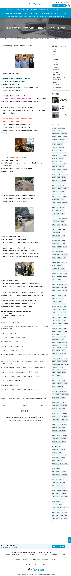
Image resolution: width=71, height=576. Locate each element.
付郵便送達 (12, 398)
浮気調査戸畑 (54, 166)
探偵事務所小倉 (55, 207)
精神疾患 (58, 216)
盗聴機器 (54, 400)
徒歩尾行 (62, 221)
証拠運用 (59, 490)
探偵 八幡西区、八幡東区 (13, 400)
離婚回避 (60, 301)
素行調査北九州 (63, 509)
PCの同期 (67, 364)
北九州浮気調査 (63, 180)
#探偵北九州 (9, 417)
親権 (66, 273)
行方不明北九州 (55, 273)
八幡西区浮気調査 (55, 405)
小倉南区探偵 (59, 460)
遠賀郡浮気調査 (55, 509)
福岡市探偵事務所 (55, 397)
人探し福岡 (62, 367)
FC (56, 320)
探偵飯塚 (65, 328)
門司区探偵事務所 (63, 391)
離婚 (66, 515)
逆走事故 (54, 306)
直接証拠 (59, 372)
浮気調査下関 (59, 331)
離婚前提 (62, 268)
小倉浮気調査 (54, 161)
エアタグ (66, 358)
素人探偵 (58, 249)
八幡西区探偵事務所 (56, 419)
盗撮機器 (54, 490)
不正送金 (60, 279)
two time (54, 356)
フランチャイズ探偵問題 (56, 229)
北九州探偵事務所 (55, 133)
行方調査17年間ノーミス (57, 507)
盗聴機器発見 (59, 276)
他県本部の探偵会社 (56, 240)
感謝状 (53, 216)
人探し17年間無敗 (55, 496)
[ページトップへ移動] (68, 546)
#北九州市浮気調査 (30, 417)
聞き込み (59, 361)
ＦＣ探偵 (54, 265)
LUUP (62, 378)
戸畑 (67, 174)
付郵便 (58, 224)
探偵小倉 (59, 196)
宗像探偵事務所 (55, 353)
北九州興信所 (64, 471)
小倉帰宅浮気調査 (62, 411)
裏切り (62, 501)
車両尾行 (54, 224)
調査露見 (66, 323)
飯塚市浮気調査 (62, 498)
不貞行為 (60, 194)
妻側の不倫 (54, 295)
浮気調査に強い (64, 474)
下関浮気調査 (61, 191)
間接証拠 (64, 372)
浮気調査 (54, 130)
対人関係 (65, 246)
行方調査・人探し (18, 398)
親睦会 (64, 229)
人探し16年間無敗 (55, 369)
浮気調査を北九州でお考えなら (9, 350)
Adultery (53, 312)
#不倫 (19, 420)
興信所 (53, 350)
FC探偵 (53, 276)
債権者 (57, 485)
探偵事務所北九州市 (56, 262)
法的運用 (59, 342)
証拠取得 (65, 383)
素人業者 (54, 342)
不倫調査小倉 (54, 424)
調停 (66, 224)
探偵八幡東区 (62, 457)
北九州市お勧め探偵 (56, 474)
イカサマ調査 (54, 238)
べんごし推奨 (54, 504)
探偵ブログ (54, 188)
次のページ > (44, 405)
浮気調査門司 (65, 155)
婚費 (62, 287)
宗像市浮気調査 (55, 391)
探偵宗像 (54, 331)
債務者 (62, 485)
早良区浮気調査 (62, 408)
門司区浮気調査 (64, 152)
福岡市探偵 (60, 295)
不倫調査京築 (54, 427)
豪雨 (58, 271)
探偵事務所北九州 (55, 254)
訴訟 (62, 224)
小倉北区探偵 (65, 317)
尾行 (61, 518)
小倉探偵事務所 (65, 202)
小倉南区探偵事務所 (63, 424)
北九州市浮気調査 (55, 152)
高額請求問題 (64, 218)
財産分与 (59, 202)
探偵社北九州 (64, 262)
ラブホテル (61, 298)
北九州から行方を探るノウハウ (9, 341)
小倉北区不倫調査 (65, 419)
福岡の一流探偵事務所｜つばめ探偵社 (11, 380)
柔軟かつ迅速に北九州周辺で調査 (10, 322)
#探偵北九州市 (12, 420)
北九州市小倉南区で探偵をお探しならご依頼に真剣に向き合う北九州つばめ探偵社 (23, 367)
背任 (64, 507)
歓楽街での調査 (62, 427)
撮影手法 (60, 452)
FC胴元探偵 (54, 323)
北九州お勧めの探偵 (56, 468)
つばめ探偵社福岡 (62, 336)
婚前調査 (54, 177)
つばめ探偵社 (61, 185)
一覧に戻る (24, 405)
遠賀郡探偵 (54, 150)
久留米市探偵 (54, 408)
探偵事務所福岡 (62, 479)
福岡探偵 (60, 136)
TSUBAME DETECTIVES (56, 309)
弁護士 (53, 518)
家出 (53, 292)
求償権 (53, 249)
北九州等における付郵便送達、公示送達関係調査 (14, 337)
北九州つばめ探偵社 (41, 400)
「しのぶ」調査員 (55, 221)
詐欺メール (54, 279)
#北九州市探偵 (37, 420)
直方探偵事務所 (55, 345)
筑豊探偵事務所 (55, 463)
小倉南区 (65, 163)
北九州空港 (59, 444)
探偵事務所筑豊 (59, 325)
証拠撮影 (59, 290)
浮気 (6, 398)
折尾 (61, 312)
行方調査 (54, 144)
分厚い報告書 (59, 306)
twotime (64, 309)
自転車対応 (59, 246)
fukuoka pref (54, 358)
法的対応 (62, 199)
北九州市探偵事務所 (56, 287)
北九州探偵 (54, 174)
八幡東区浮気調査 (55, 402)
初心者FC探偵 (65, 347)
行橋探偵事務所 (64, 389)
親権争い (54, 383)
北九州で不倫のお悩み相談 (8, 333)
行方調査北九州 (55, 367)
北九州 (58, 512)
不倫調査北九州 (59, 375)
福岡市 (53, 325)
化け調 (58, 435)
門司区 (63, 174)
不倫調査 (54, 169)
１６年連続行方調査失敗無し (57, 364)
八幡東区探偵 (54, 147)
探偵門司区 (60, 150)
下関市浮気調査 (65, 490)
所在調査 (54, 290)
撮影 (67, 479)
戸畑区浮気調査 (55, 457)
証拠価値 (60, 504)
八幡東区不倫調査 (63, 422)
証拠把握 (66, 254)
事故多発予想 (54, 380)
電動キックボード (55, 378)
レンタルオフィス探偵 (56, 218)
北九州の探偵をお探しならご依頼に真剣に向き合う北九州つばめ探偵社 (20, 372)
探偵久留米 (54, 317)
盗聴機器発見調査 (55, 501)
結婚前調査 (64, 292)
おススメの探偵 (55, 493)
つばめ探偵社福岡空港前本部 (57, 251)
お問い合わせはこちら (59, 5)
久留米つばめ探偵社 (56, 232)
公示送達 (65, 169)
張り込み (66, 518)
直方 (59, 320)
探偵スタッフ (54, 336)
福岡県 (53, 334)
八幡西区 (60, 328)
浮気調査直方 (54, 411)
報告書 (62, 515)
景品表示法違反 (65, 416)
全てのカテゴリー (57, 49)
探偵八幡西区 (54, 430)
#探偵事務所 (40, 417)
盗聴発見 (54, 460)
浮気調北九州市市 (55, 268)
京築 (53, 185)
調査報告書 (54, 194)
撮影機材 (66, 284)
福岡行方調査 (64, 290)
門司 (58, 312)
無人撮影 (54, 271)
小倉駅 (61, 345)
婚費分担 (60, 205)
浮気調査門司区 (63, 353)
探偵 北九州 (25, 398)
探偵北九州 (54, 128)
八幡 (59, 174)
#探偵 (24, 420)
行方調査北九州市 (64, 369)
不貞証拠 (60, 188)
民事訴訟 (54, 202)
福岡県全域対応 (60, 284)
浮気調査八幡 (54, 158)
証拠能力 (61, 210)
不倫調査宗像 (59, 400)
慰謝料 (57, 518)
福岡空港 (54, 444)
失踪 (66, 287)
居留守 (53, 485)
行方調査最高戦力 (55, 449)
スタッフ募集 (62, 243)
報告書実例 (54, 205)
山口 (66, 183)
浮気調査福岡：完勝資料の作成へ (10, 385)
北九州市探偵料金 (62, 441)
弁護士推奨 (61, 238)
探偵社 (58, 177)
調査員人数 (63, 213)
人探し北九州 (63, 402)
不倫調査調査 (54, 452)
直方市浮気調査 (55, 422)
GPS (53, 466)
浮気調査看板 (62, 207)
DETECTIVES (59, 356)
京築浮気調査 (64, 477)
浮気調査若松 (61, 166)
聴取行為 (54, 361)
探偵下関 (65, 312)
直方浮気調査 (61, 147)
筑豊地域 (54, 477)
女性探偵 (63, 433)
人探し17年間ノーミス (56, 446)
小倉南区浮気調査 (64, 133)
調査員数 (54, 257)
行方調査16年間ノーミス (57, 413)
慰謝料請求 (61, 158)
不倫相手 (65, 194)
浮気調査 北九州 (31, 398)
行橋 (53, 320)
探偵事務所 (54, 136)
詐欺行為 (54, 284)
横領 (67, 507)
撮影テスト (64, 350)
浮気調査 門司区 (23, 400)
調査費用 (63, 240)
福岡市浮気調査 (65, 394)
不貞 (53, 375)
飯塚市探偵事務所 (55, 389)
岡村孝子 (63, 235)
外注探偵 (54, 512)
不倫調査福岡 (57, 394)
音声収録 (65, 413)
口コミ (59, 416)
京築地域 (63, 320)
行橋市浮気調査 (55, 482)
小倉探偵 (60, 317)
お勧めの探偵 (54, 479)
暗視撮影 (54, 260)
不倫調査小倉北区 (64, 438)
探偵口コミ (54, 416)
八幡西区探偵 (59, 144)
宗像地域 (59, 477)
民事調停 (66, 463)
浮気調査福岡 (34, 400)
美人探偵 (54, 246)
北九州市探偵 (54, 163)
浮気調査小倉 (54, 141)
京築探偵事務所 (55, 180)
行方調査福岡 (64, 361)
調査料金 (58, 350)
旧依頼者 (54, 347)
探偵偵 (65, 345)
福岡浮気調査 (59, 265)
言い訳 (62, 254)
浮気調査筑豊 (54, 301)
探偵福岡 (29, 400)
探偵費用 (61, 463)
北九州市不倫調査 (55, 339)
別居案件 (54, 386)
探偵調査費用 (54, 441)
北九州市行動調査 (64, 496)
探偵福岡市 (59, 257)
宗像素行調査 (54, 498)
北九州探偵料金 (64, 435)
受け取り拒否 (62, 482)
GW (52, 394)
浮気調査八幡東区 (62, 430)
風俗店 (64, 205)
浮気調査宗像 (54, 328)
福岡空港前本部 (55, 243)
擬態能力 (54, 435)
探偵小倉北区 (44, 398)
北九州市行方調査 (62, 380)
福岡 (64, 257)
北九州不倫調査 (63, 493)
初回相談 (62, 339)
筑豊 (56, 185)
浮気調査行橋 (54, 155)
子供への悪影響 (55, 210)
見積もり (57, 515)
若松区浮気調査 (64, 405)
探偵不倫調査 (59, 383)
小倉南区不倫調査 (55, 438)
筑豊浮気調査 (54, 298)
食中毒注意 (63, 449)
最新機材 (54, 372)
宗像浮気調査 (64, 342)
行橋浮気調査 (54, 191)
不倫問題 (57, 227)
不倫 (9, 398)
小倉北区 (60, 163)
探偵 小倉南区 (4, 400)
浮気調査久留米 (62, 139)
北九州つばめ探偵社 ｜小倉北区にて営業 (12, 346)
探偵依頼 (66, 271)
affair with (61, 358)
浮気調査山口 (63, 397)
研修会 (58, 260)
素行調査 (3, 398)
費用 (53, 515)
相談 (66, 512)
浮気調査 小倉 (38, 398)
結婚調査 (60, 161)
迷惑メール (57, 466)
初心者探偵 (60, 323)
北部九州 (54, 196)
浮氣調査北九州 (55, 172)
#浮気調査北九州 (18, 417)
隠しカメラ (64, 334)
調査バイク (58, 292)
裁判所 (65, 306)
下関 (65, 295)
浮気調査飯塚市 (60, 386)
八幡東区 (65, 331)
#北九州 (29, 420)
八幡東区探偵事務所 (56, 433)
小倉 (67, 139)
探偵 (62, 512)
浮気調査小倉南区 (55, 199)
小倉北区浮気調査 (61, 128)
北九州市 (60, 141)
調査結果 (59, 347)
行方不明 (61, 273)
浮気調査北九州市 (55, 213)
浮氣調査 (61, 172)
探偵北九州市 (65, 188)
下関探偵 (63, 177)
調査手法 (58, 334)
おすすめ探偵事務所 (56, 471)
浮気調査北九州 (60, 130)
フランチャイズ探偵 (56, 183)
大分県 (62, 271)
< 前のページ (5, 405)
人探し (60, 155)
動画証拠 (65, 276)
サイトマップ (41, 564)
